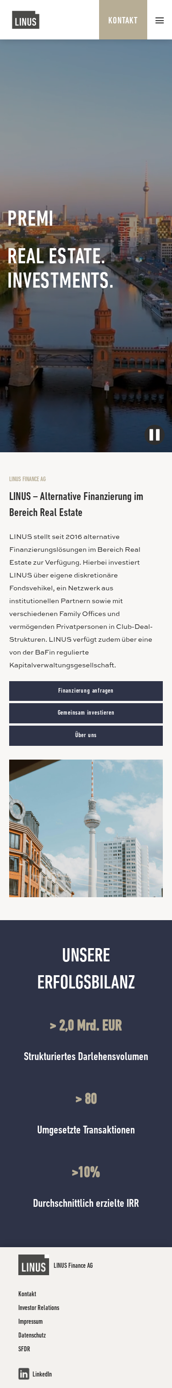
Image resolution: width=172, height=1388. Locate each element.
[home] (26, 19)
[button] (159, 20)
